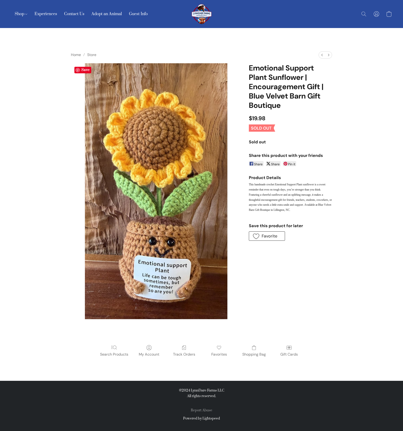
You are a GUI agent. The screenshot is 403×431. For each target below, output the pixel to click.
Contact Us (74, 14)
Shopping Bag (254, 354)
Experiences (46, 14)
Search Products (114, 354)
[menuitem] (322, 55)
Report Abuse (201, 410)
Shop (20, 14)
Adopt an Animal (106, 14)
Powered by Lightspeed (201, 418)
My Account (149, 354)
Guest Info (138, 14)
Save (85, 69)
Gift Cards (289, 354)
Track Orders (184, 354)
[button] (201, 14)
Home (76, 54)
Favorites (219, 354)
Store (91, 54)
